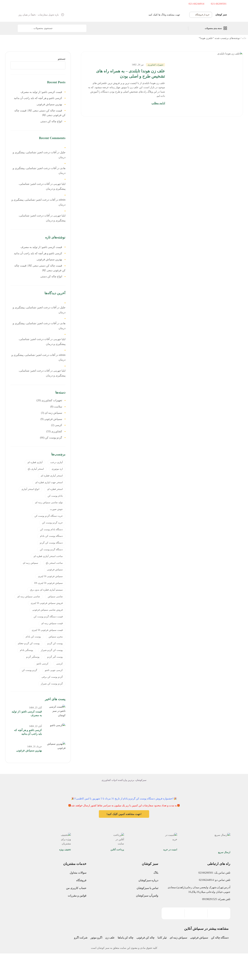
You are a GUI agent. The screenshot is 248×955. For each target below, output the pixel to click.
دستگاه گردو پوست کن (51, 549)
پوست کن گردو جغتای (29, 643)
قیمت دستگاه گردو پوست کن (48, 616)
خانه (244, 38)
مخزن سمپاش (56, 636)
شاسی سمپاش (55, 596)
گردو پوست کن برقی (52, 677)
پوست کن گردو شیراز (52, 650)
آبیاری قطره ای (35, 462)
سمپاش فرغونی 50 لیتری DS (48, 583)
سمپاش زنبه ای (30, 563)
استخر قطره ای (55, 489)
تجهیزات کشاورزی (155, 65)
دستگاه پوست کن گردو (51, 542)
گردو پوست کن (29, 670)
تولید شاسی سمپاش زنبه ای (49, 502)
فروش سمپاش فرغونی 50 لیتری (47, 603)
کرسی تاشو (42, 663)
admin (62, 199)
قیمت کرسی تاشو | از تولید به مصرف (41, 92)
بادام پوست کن (55, 496)
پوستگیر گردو (32, 657)
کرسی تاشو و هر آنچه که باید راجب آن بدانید (38, 98)
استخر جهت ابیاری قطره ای (49, 482)
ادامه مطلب (158, 103)
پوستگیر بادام (26, 650)
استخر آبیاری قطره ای (52, 475)
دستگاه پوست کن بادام (51, 536)
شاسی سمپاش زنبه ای (28, 596)
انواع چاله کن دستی (51, 121)
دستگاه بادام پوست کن (51, 529)
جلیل (62, 152)
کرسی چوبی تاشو (54, 670)
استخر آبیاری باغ (36, 469)
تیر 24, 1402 (138, 64)
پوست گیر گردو (55, 657)
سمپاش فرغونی (55, 569)
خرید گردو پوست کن (52, 522)
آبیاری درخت (56, 462)
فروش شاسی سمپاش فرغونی (47, 610)
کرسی (59, 663)
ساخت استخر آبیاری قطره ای (48, 556)
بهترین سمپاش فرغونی (49, 104)
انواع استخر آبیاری (30, 489)
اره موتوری (57, 469)
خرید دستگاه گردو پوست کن (48, 516)
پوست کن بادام (33, 636)
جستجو (22, 28)
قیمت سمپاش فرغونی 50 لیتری (47, 630)
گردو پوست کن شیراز (52, 683)
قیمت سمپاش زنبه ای (52, 623)
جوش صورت (56, 509)
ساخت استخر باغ (54, 563)
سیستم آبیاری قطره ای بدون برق (46, 590)
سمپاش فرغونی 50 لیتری (50, 576)
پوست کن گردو (55, 643)
